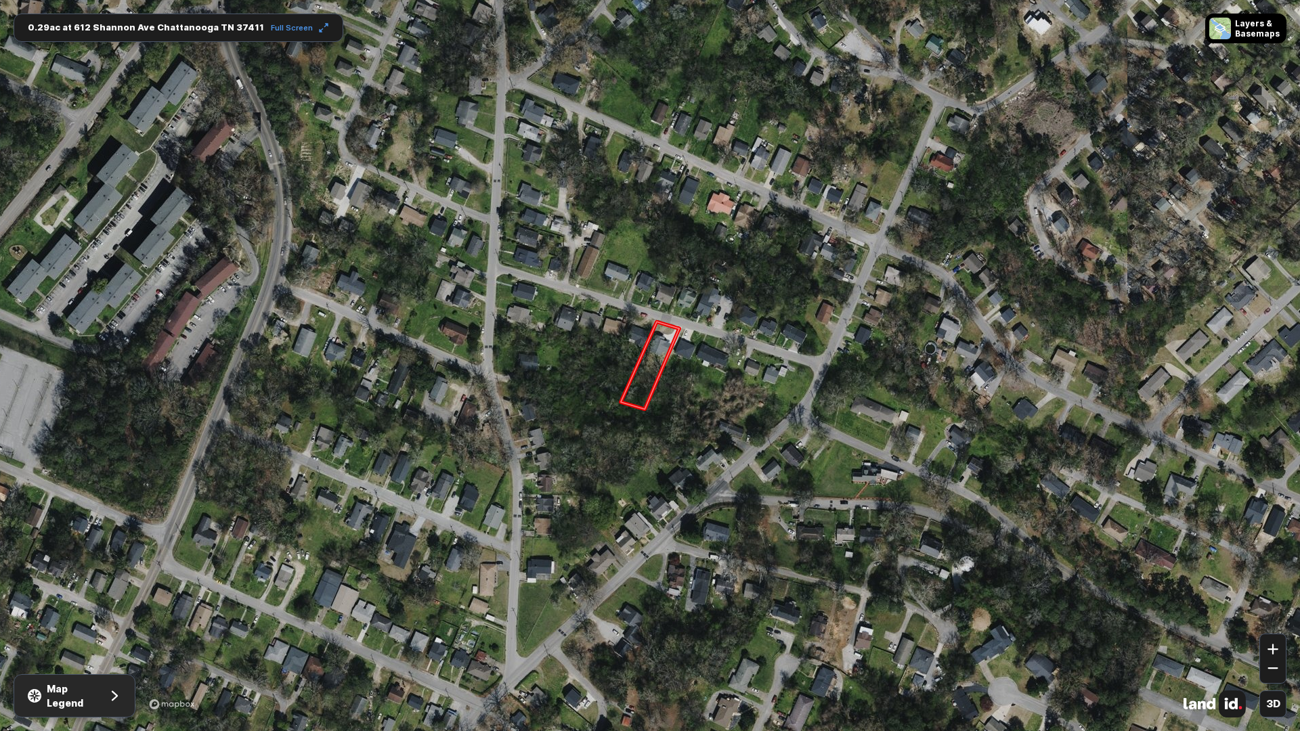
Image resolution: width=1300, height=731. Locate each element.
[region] (650, 365)
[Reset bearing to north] (1272, 613)
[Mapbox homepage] (172, 704)
